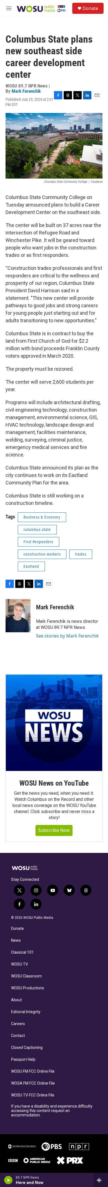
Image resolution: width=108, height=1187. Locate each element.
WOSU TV (19, 964)
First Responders (38, 542)
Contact (18, 1036)
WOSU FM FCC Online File (33, 1071)
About (16, 1000)
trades (80, 554)
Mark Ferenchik (26, 91)
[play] (8, 1180)
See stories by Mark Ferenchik (67, 636)
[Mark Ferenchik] (18, 615)
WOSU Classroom (26, 976)
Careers (18, 1024)
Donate (90, 8)
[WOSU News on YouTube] (54, 723)
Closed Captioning (27, 1048)
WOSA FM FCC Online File (33, 1083)
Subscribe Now (54, 830)
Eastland (31, 566)
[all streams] (100, 1180)
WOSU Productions (27, 988)
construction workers (42, 554)
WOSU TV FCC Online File (32, 1095)
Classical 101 (22, 952)
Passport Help (23, 1059)
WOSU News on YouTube (54, 783)
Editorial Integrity (25, 1012)
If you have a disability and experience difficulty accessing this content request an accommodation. (51, 1110)
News (16, 940)
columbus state (37, 529)
